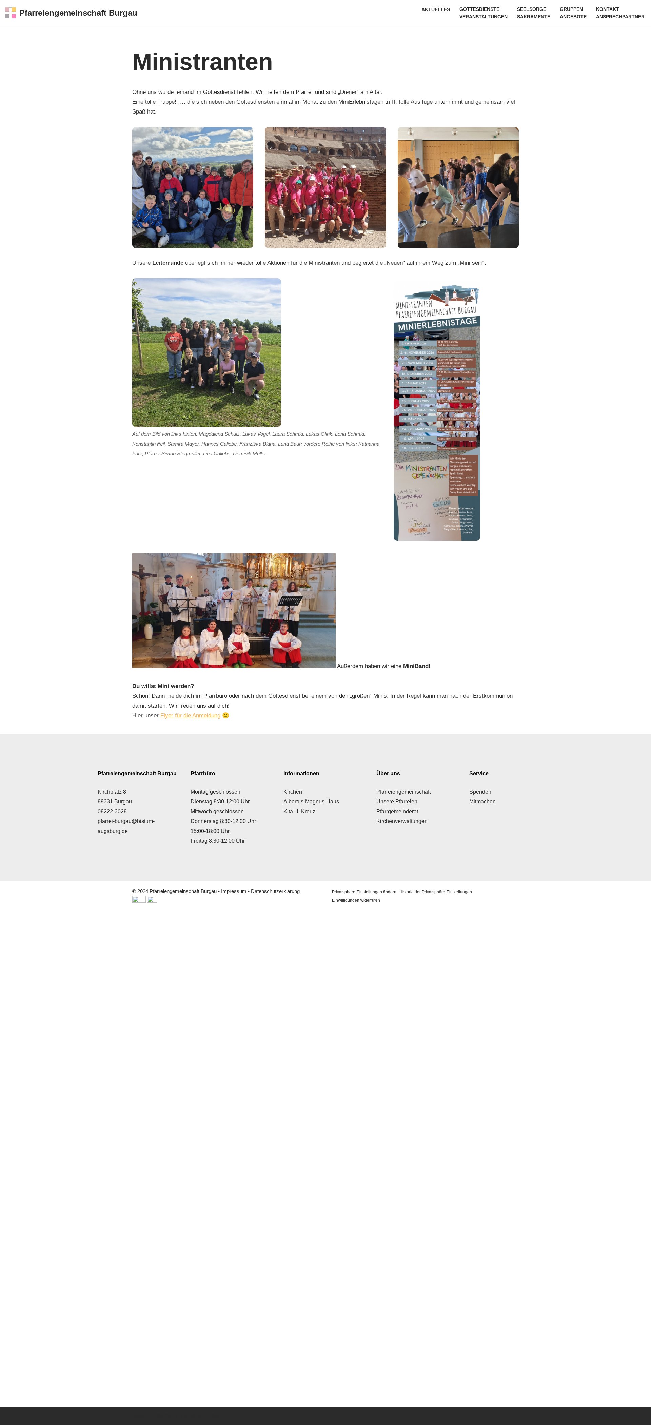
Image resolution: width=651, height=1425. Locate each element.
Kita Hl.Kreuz (299, 811)
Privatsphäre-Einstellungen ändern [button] (364, 892)
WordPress (205, 1415)
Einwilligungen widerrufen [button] (356, 900)
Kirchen (292, 792)
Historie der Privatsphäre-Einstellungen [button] (435, 892)
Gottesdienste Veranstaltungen (483, 13)
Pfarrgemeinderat (397, 811)
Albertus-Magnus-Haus (311, 802)
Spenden (480, 792)
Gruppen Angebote (573, 13)
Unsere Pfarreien (396, 802)
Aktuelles (435, 9)
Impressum (233, 891)
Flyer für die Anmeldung (190, 715)
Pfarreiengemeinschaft (403, 792)
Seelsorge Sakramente (533, 13)
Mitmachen (482, 802)
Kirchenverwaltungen (402, 821)
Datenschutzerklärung (275, 891)
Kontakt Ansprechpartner (620, 13)
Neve (138, 1415)
